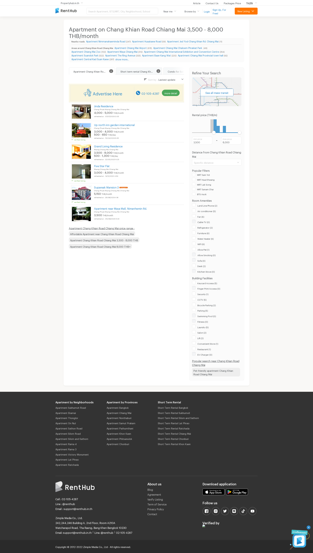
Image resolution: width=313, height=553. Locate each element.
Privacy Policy (155, 509)
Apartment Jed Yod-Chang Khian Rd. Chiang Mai (193, 41)
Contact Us (212, 3)
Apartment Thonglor (66, 417)
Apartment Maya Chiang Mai (122, 51)
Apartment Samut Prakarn (121, 423)
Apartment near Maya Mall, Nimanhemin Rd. (120, 208)
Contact (152, 514)
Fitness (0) (202, 321)
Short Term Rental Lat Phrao (173, 423)
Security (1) (203, 294)
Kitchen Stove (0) (206, 271)
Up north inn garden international (114, 124)
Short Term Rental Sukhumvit (174, 412)
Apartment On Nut (65, 423)
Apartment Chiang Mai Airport (130, 47)
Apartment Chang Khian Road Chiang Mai (94, 71)
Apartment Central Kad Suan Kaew (90, 59)
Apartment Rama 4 (66, 444)
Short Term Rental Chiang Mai (174, 433)
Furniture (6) (203, 233)
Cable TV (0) (203, 222)
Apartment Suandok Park (84, 55)
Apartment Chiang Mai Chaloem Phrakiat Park (178, 47)
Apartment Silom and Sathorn (71, 438)
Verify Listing (155, 499)
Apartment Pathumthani (120, 428)
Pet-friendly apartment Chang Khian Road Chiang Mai (213, 372)
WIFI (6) (201, 244)
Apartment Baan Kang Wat (156, 55)
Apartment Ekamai (65, 412)
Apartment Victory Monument (72, 454)
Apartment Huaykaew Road (146, 41)
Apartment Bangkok (118, 407)
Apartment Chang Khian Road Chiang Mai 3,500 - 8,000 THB (104, 240)
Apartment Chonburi (118, 444)
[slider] (214, 133)
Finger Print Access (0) (208, 288)
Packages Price (232, 3)
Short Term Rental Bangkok (173, 407)
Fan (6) (200, 216)
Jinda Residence (103, 106)
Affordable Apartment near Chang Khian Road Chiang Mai (102, 234)
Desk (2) (201, 266)
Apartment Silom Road (68, 433)
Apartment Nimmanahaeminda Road (105, 41)
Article (196, 3)
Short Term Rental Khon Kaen (174, 444)
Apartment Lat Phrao (67, 459)
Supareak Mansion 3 (106, 187)
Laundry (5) (203, 327)
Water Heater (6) (205, 238)
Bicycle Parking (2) (206, 305)
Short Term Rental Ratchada (173, 428)
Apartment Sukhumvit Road (70, 407)
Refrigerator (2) (205, 227)
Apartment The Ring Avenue (120, 55)
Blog (150, 489)
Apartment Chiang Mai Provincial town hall (200, 55)
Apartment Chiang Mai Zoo (86, 51)
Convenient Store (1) (207, 343)
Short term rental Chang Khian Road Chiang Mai (141, 71)
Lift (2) (200, 338)
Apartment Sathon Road (68, 428)
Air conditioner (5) (206, 211)
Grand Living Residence (108, 146)
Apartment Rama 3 (65, 449)
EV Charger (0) (204, 354)
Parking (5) (202, 310)
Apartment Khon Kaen (119, 433)
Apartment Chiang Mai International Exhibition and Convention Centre (181, 51)
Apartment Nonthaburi (119, 417)
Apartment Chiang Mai (119, 412)
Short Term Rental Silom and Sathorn (178, 417)
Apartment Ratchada (67, 464)
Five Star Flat (102, 165)
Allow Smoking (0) (206, 255)
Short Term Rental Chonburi (173, 438)
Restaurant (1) (204, 349)
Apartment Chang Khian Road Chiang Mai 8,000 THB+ (100, 246)
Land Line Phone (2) (207, 205)
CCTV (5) (202, 299)
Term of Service (157, 504)
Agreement (154, 494)
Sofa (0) (201, 260)
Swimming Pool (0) (206, 316)
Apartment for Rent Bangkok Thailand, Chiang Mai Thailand (70, 11)
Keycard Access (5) (207, 283)
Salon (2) (201, 332)
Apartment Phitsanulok (119, 438)
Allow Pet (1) (203, 249)
